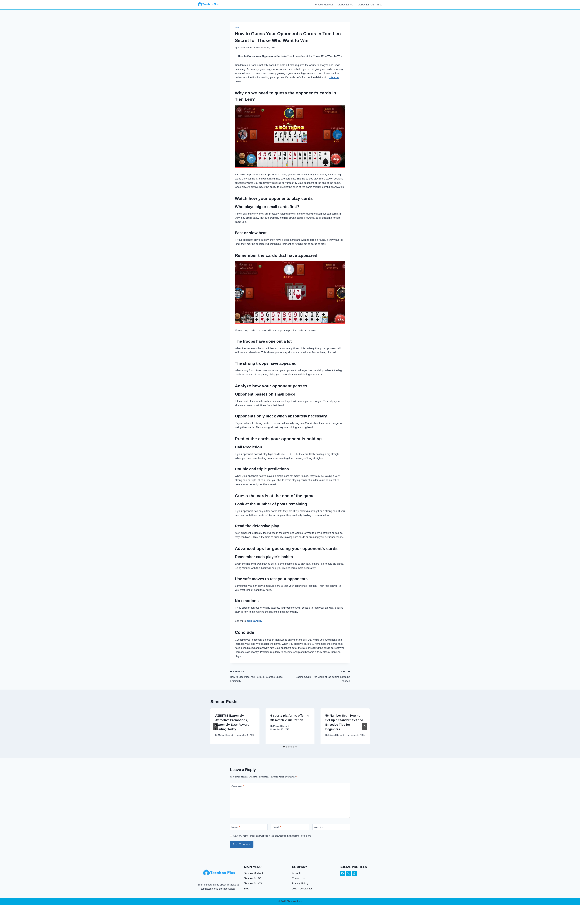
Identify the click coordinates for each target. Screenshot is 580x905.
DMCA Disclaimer (302, 888)
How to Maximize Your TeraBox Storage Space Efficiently (256, 676)
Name (235, 827)
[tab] (284, 747)
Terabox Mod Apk (324, 4)
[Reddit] (354, 873)
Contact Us (298, 878)
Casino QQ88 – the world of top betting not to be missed (323, 676)
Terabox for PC (345, 4)
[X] (348, 873)
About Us (297, 873)
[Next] (364, 726)
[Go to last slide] (215, 726)
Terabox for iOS (365, 4)
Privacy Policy (300, 883)
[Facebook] (342, 873)
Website (318, 827)
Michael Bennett (245, 47)
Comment (237, 786)
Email (277, 827)
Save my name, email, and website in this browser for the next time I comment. (272, 835)
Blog (379, 4)
